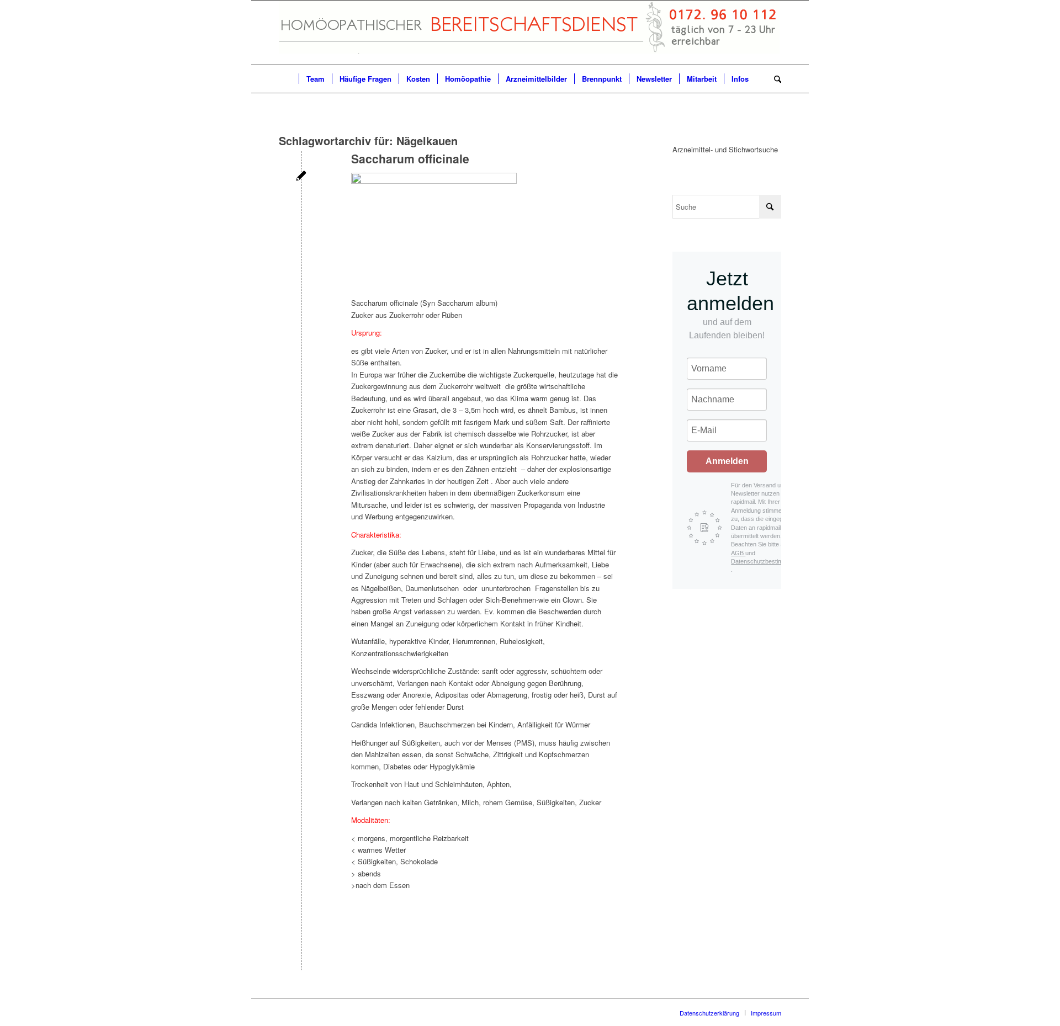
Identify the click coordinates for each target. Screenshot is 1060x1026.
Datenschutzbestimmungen (767, 561)
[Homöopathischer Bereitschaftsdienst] (529, 33)
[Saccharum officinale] (301, 177)
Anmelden (727, 461)
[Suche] (774, 79)
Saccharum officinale (410, 158)
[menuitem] (289, 79)
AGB (738, 553)
